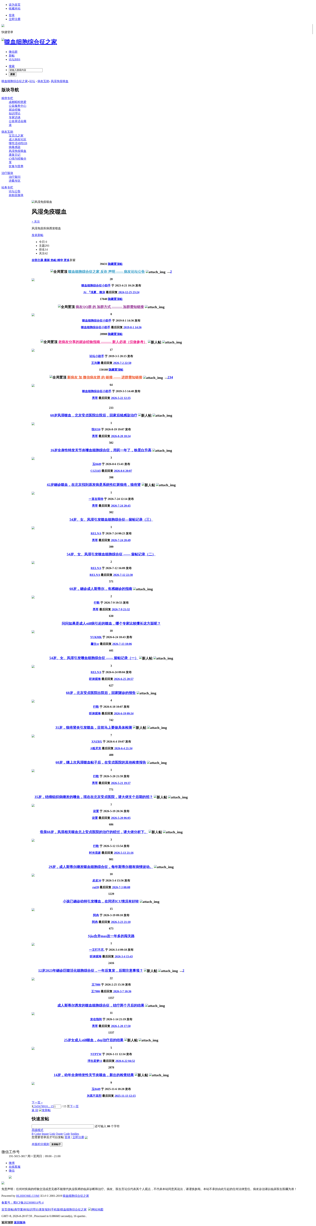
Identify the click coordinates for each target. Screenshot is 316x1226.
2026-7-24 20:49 (121, 540)
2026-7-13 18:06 (122, 643)
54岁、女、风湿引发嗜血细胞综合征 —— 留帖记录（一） (93, 658)
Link (52, 1133)
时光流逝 (95, 852)
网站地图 (97, 1209)
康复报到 (44, 1209)
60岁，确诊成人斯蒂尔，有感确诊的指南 (100, 589)
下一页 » (37, 1102)
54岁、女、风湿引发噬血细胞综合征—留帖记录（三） (111, 519)
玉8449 (96, 464)
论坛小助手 (96, 356)
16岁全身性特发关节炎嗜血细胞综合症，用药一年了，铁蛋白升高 (100, 450)
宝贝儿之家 (16, 135)
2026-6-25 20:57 (123, 678)
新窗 (73, 260)
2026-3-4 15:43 (124, 956)
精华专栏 (7, 98)
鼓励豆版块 (16, 195)
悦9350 (96, 429)
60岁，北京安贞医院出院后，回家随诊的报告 (101, 693)
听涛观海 (95, 678)
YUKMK (96, 637)
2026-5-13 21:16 (123, 852)
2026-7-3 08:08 (121, 887)
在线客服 (14, 1166)
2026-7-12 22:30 (123, 574)
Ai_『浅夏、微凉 (94, 292)
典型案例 (20, 1209)
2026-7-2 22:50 (122, 362)
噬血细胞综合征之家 (14, 81)
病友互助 (43, 81)
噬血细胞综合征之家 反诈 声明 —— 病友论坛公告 (106, 271)
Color (37, 1133)
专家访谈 (14, 117)
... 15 (51, 1106)
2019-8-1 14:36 (132, 327)
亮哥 (95, 397)
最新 (47, 260)
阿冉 (96, 915)
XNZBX (96, 741)
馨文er (95, 643)
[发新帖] (45, 1110)
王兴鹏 (95, 362)
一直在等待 (96, 498)
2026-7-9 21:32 (121, 609)
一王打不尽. (96, 949)
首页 (4, 1209)
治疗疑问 (14, 176)
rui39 (95, 887)
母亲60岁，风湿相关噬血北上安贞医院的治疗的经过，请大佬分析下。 (94, 832)
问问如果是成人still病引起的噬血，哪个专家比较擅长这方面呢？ (111, 623)
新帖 (12, 55)
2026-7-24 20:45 (121, 505)
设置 (96, 811)
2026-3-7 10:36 (122, 991)
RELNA (96, 533)
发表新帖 (37, 235)
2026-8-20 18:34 (121, 436)
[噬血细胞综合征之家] (29, 42)
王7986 (96, 984)
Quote (59, 1133)
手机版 (55, 1209)
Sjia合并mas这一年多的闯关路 (111, 936)
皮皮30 (96, 880)
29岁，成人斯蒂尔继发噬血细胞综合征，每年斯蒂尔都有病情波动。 (101, 867)
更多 (67, 260)
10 (46, 1106)
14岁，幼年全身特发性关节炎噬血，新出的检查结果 (94, 1075)
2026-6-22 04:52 (125, 1060)
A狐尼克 (95, 748)
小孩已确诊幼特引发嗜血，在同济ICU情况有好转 (101, 901)
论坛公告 (14, 191)
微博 (12, 1162)
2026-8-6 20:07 (123, 470)
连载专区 (14, 180)
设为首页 (14, 4)
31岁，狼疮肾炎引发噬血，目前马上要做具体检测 (93, 727)
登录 (12, 15)
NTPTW (96, 1054)
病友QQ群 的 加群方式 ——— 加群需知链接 (110, 307)
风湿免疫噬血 (59, 81)
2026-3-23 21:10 (121, 921)
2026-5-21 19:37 (121, 783)
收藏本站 (14, 8)
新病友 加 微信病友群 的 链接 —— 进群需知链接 (104, 377)
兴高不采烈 (94, 1095)
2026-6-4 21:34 (123, 748)
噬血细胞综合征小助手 (96, 285)
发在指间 (96, 1019)
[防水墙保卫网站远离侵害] (89, 1209)
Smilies (75, 1133)
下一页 (74, 1106)
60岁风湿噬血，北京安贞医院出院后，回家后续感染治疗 (93, 415)
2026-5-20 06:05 (121, 817)
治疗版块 (7, 173)
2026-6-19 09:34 (123, 713)
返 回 (35, 1110)
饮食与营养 (16, 166)
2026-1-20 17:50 (121, 1026)
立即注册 (14, 19)
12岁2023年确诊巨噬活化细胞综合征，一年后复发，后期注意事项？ (90, 970)
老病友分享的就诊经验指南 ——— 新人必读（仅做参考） (102, 342)
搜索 (12, 66)
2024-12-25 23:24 (128, 292)
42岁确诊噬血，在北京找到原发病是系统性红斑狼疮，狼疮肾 (94, 485)
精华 (60, 260)
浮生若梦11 (95, 1060)
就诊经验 (14, 109)
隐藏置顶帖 (115, 263)
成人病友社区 (17, 139)
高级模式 (37, 1130)
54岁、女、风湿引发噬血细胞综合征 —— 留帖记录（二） (111, 554)
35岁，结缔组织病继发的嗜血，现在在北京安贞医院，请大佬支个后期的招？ (94, 797)
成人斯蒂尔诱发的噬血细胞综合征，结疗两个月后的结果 (100, 1005)
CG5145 (96, 470)
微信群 (13, 51)
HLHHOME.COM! (28, 1195)
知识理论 (14, 113)
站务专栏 (7, 187)
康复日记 (14, 154)
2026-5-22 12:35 (121, 397)
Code (67, 1133)
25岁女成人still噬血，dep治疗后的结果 (93, 1040)
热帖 (54, 260)
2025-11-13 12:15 (125, 1095)
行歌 (97, 602)
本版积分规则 (40, 1144)
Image (45, 1133)
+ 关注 (36, 221)
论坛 (14, 59)
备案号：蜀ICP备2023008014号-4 (22, 1202)
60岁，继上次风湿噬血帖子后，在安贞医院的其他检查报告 (101, 762)
